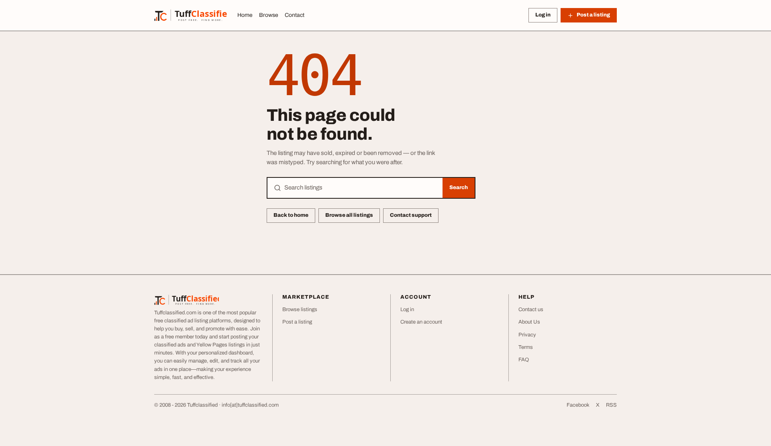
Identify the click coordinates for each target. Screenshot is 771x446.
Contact (294, 15)
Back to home (290, 215)
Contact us (530, 309)
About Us (529, 322)
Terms (525, 347)
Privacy (527, 335)
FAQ (523, 360)
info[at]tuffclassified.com (250, 405)
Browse (268, 15)
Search (458, 187)
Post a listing (297, 322)
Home (245, 15)
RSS (611, 405)
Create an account (421, 322)
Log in (543, 15)
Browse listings (299, 309)
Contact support (411, 215)
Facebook (578, 405)
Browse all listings (349, 215)
